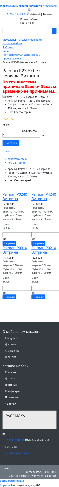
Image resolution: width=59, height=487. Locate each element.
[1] (4, 118)
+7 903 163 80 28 (16, 14)
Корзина (5, 485)
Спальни (10, 372)
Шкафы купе (12, 391)
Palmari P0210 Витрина (43, 250)
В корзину (11, 143)
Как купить (11, 338)
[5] (13, 118)
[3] (8, 118)
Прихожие (11, 397)
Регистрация (16, 480)
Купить (9, 151)
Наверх (7, 468)
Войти (4, 480)
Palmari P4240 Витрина (43, 196)
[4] (11, 118)
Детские (10, 378)
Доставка (10, 344)
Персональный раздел (16, 453)
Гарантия (10, 357)
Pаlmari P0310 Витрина (15, 250)
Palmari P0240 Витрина (15, 196)
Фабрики (10, 403)
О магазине (12, 350)
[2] (6, 118)
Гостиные (11, 384)
